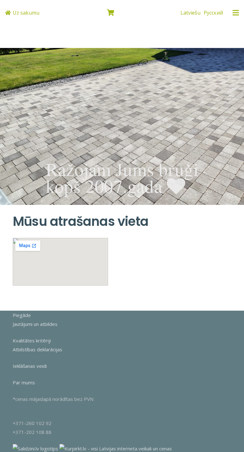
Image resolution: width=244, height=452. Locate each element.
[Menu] (235, 13)
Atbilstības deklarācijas (37, 349)
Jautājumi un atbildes (35, 324)
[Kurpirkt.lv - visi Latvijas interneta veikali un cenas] (115, 448)
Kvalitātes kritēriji (32, 340)
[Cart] (111, 12)
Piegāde (22, 315)
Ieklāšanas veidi (30, 366)
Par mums (24, 382)
